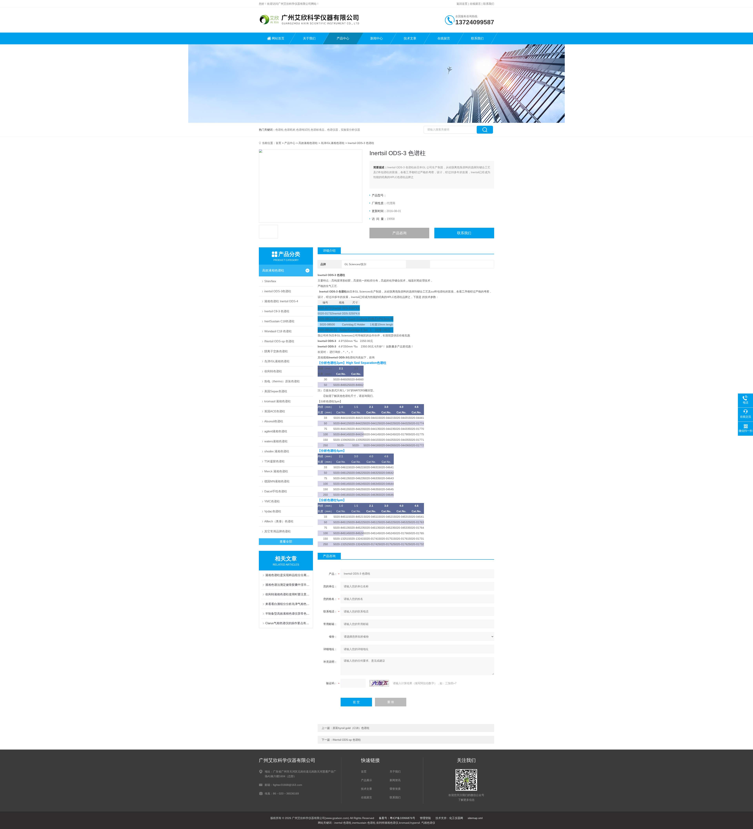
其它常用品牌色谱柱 (277, 531)
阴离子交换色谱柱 (276, 351)
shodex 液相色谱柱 (276, 451)
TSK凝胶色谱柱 (274, 461)
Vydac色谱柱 (272, 511)
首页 (278, 143)
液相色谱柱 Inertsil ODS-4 (281, 301)
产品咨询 (399, 233)
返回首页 (462, 3)
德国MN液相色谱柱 (277, 481)
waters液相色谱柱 (276, 441)
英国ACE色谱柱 (274, 411)
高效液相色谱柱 (308, 143)
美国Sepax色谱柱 (275, 391)
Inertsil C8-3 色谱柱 (276, 311)
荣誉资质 (395, 788)
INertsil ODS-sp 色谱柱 (279, 341)
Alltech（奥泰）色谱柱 (279, 521)
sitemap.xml (475, 818)
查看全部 (286, 541)
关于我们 (309, 38)
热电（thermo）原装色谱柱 (282, 381)
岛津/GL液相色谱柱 (333, 143)
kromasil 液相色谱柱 (277, 401)
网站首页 (278, 38)
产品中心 (343, 38)
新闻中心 (376, 38)
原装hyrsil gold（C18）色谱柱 (351, 728)
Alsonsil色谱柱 (273, 421)
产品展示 (366, 780)
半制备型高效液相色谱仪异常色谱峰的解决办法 (287, 613)
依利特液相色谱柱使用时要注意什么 (287, 594)
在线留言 (475, 3)
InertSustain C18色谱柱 (279, 321)
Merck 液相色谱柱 (276, 471)
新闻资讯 (395, 780)
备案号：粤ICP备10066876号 (397, 818)
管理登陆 (425, 818)
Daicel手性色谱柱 (275, 491)
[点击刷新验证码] (379, 683)
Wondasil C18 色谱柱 (278, 331)
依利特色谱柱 (273, 371)
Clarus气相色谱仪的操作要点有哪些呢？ (287, 623)
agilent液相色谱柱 (275, 431)
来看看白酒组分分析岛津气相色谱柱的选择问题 (287, 604)
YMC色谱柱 (272, 501)
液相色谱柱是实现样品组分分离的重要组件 (287, 575)
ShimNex (270, 281)
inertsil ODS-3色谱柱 (277, 291)
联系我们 (488, 3)
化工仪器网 (456, 818)
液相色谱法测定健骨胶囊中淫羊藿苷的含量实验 (287, 584)
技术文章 (410, 38)
